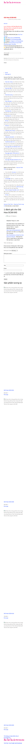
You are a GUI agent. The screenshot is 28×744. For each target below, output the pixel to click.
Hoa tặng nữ (8, 115)
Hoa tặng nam (10, 59)
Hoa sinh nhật (8, 88)
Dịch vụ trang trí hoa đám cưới (12, 190)
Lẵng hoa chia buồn (9, 137)
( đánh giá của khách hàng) (14, 19)
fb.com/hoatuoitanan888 (15, 39)
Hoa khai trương (9, 94)
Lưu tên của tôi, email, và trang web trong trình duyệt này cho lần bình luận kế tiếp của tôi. (14, 274)
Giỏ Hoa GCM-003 (9, 725)
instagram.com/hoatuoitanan (16, 41)
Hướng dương (16, 59)
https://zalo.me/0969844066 (14, 37)
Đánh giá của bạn (8, 250)
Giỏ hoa (9, 58)
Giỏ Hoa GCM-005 (9, 502)
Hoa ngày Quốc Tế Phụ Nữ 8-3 (12, 153)
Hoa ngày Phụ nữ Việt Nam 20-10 (12, 146)
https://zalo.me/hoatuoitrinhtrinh (13, 230)
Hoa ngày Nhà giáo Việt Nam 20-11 (13, 159)
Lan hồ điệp (7, 178)
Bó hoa (6, 120)
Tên (5, 265)
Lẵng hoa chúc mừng (10, 130)
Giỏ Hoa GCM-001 (9, 390)
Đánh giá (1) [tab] (8, 74)
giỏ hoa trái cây (19, 186)
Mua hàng (6, 54)
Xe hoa (6, 194)
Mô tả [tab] (6, 72)
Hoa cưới (7, 106)
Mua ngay (6, 394)
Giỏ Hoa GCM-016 (9, 613)
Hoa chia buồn (8, 101)
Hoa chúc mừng (19, 58)
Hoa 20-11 (13, 58)
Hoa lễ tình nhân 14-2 (10, 141)
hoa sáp (14, 172)
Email (5, 268)
